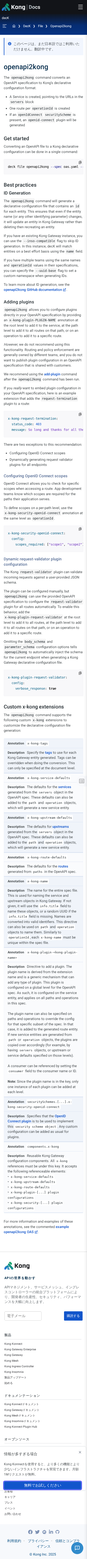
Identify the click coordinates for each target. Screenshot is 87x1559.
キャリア (10, 1497)
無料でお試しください (42, 1485)
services (64, 787)
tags (48, 752)
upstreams (60, 827)
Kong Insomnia (14, 1372)
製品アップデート (15, 1377)
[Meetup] (45, 1532)
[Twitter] (38, 1532)
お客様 (8, 1491)
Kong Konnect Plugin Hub (20, 1426)
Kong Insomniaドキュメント (22, 1421)
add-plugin (52, 374)
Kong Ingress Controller (19, 1366)
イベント (10, 1508)
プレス (8, 1502)
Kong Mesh (11, 1360)
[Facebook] (31, 1532)
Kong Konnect (13, 1343)
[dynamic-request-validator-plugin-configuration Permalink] (2, 559)
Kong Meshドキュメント (19, 1415)
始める (8, 1383)
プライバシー (38, 1541)
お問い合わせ (12, 1514)
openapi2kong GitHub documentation (33, 290)
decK (27, 26)
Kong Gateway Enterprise (20, 1349)
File (40, 26)
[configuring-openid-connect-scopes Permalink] (2, 476)
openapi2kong (60, 26)
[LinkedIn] (51, 1532)
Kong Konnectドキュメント (21, 1404)
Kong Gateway (13, 1355)
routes (63, 866)
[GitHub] (57, 1532)
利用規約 (14, 1541)
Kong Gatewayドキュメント (21, 1410)
